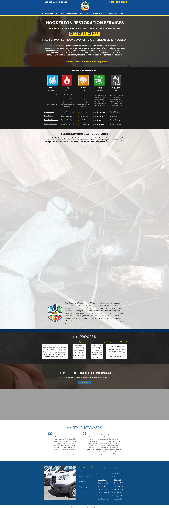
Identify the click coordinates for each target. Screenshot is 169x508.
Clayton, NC (102, 480)
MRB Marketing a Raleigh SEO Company (86, 507)
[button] (112, 13)
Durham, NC (102, 486)
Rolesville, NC (118, 483)
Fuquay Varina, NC (104, 492)
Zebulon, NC (118, 499)
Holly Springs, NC (103, 499)
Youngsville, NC (119, 495)
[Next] (43, 112)
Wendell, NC (118, 492)
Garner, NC (101, 495)
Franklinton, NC (103, 489)
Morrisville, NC (118, 477)
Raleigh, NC (117, 480)
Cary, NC (101, 477)
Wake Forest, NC (119, 489)
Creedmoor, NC (103, 483)
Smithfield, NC (118, 486)
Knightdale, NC (118, 473)
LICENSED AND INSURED (55, 2)
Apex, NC (101, 473)
